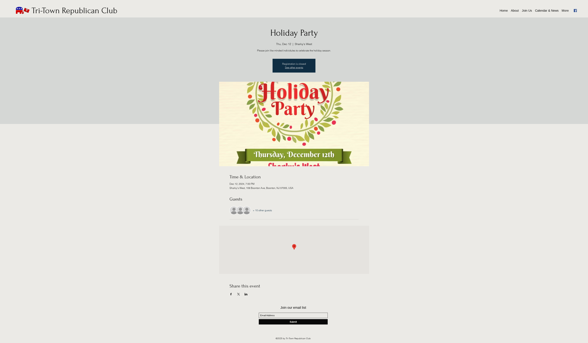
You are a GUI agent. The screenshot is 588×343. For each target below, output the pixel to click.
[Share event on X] (238, 294)
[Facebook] (575, 10)
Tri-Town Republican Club (74, 10)
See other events (294, 67)
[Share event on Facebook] (231, 294)
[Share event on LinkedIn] (246, 294)
